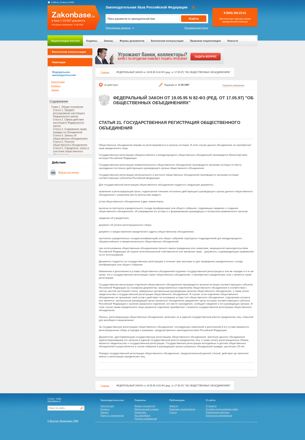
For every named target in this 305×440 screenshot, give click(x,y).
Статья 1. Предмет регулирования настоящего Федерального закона (69, 113)
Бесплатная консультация (167, 40)
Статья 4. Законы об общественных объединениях (70, 137)
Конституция (58, 82)
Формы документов (132, 40)
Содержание (58, 101)
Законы (108, 40)
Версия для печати (68, 172)
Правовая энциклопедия (205, 40)
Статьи (173, 412)
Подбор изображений (145, 418)
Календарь (140, 412)
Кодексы (91, 40)
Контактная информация (219, 415)
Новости (232, 40)
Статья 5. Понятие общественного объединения (70, 143)
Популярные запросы (118, 27)
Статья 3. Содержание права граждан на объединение (70, 130)
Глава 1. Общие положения (67, 106)
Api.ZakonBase (142, 415)
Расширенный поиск (196, 27)
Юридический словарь (146, 409)
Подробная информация (233, 85)
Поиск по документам (112, 415)
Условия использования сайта (222, 409)
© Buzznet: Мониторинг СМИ (62, 421)
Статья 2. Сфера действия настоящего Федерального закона (68, 122)
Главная (105, 72)
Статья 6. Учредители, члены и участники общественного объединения (71, 151)
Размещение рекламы (217, 412)
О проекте (211, 406)
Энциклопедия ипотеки (65, 40)
